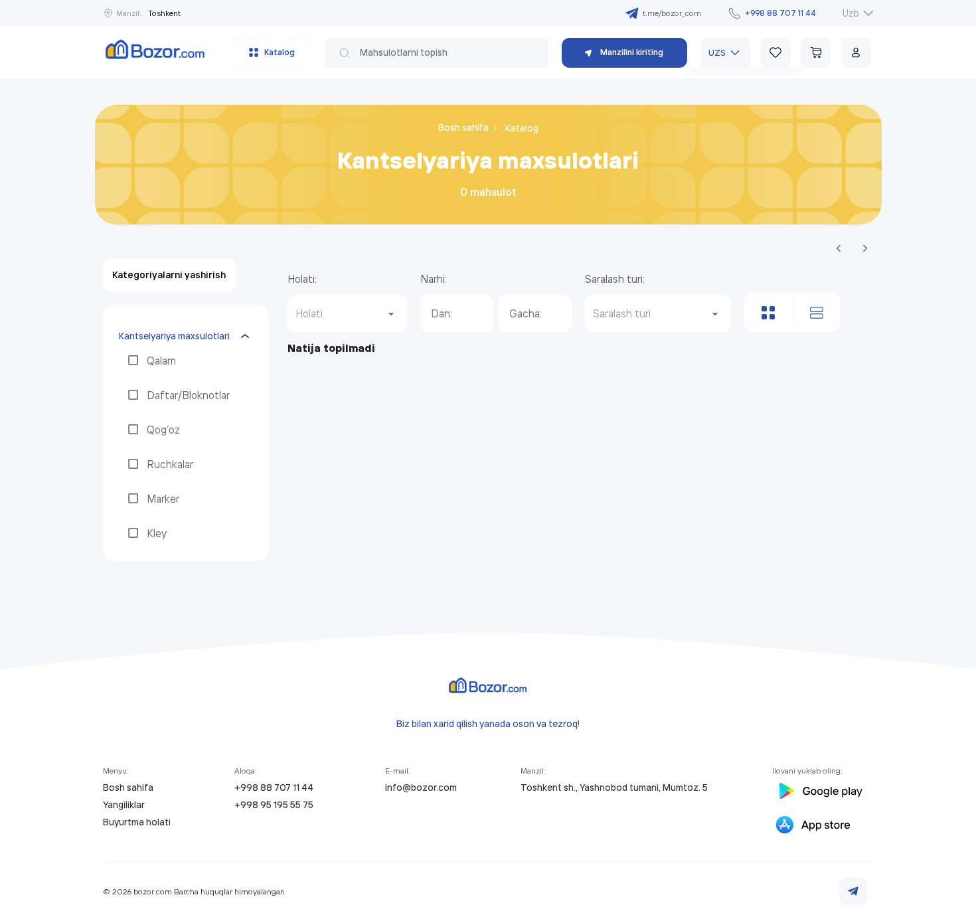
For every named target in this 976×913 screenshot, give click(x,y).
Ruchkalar (170, 464)
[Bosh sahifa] (155, 52)
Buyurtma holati (137, 822)
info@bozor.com (421, 787)
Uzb (851, 13)
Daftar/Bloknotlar (188, 395)
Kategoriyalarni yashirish (169, 275)
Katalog (521, 128)
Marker (163, 498)
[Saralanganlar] (776, 53)
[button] (347, 313)
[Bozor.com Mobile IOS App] (823, 827)
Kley (157, 533)
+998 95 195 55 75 (273, 805)
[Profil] (856, 53)
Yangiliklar (124, 805)
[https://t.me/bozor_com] (853, 891)
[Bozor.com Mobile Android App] (819, 793)
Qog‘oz (163, 429)
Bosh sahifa (464, 127)
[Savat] (816, 53)
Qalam (161, 360)
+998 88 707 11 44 (273, 787)
